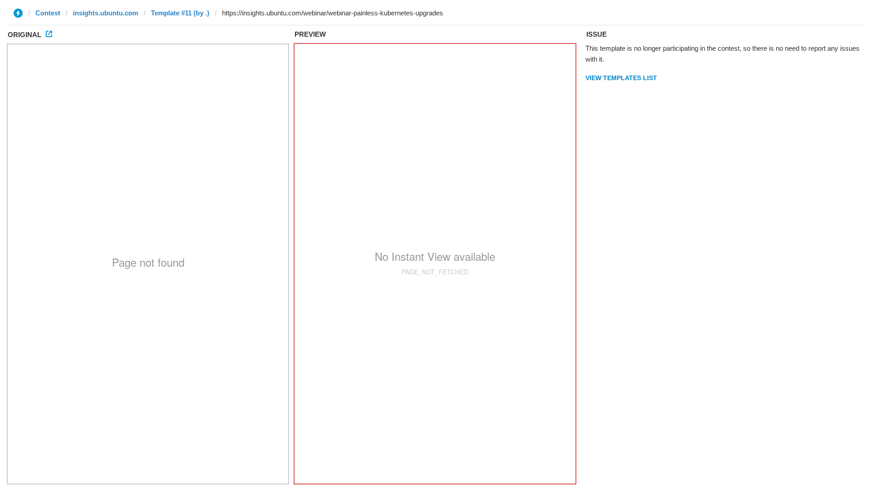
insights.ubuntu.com (105, 13)
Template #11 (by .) (180, 13)
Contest (47, 13)
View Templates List (621, 78)
